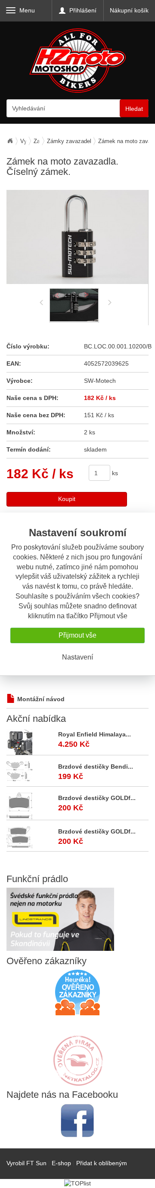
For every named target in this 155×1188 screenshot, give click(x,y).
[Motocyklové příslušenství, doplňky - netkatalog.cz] (77, 1080)
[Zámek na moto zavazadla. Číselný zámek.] (77, 237)
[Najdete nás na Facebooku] (77, 1120)
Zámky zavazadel (69, 141)
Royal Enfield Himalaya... (94, 734)
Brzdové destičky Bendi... (95, 766)
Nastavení (77, 657)
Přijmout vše (77, 635)
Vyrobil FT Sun (26, 1163)
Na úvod (9, 140)
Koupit (66, 498)
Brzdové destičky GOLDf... (97, 797)
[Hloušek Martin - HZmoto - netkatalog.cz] (77, 1052)
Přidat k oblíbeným (101, 1163)
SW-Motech (100, 380)
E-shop (61, 1163)
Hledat (134, 108)
